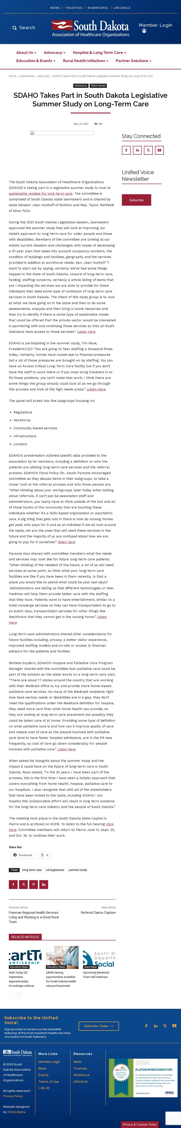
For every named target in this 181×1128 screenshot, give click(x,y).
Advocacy (43, 76)
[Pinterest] (33, 884)
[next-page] (18, 995)
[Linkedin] (43, 884)
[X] (23, 884)
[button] (22, 27)
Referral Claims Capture (98, 913)
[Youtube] (159, 150)
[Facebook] (13, 884)
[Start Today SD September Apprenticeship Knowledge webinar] (25, 957)
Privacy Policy (13, 1096)
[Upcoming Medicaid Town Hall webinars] (99, 957)
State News (98, 85)
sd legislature (55, 870)
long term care (32, 870)
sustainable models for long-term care (40, 194)
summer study (78, 870)
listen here (66, 542)
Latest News (26, 76)
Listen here (86, 332)
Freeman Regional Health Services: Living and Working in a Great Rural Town (34, 917)
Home (13, 76)
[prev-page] (11, 995)
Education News (19, 966)
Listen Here (96, 389)
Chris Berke (17, 1112)
